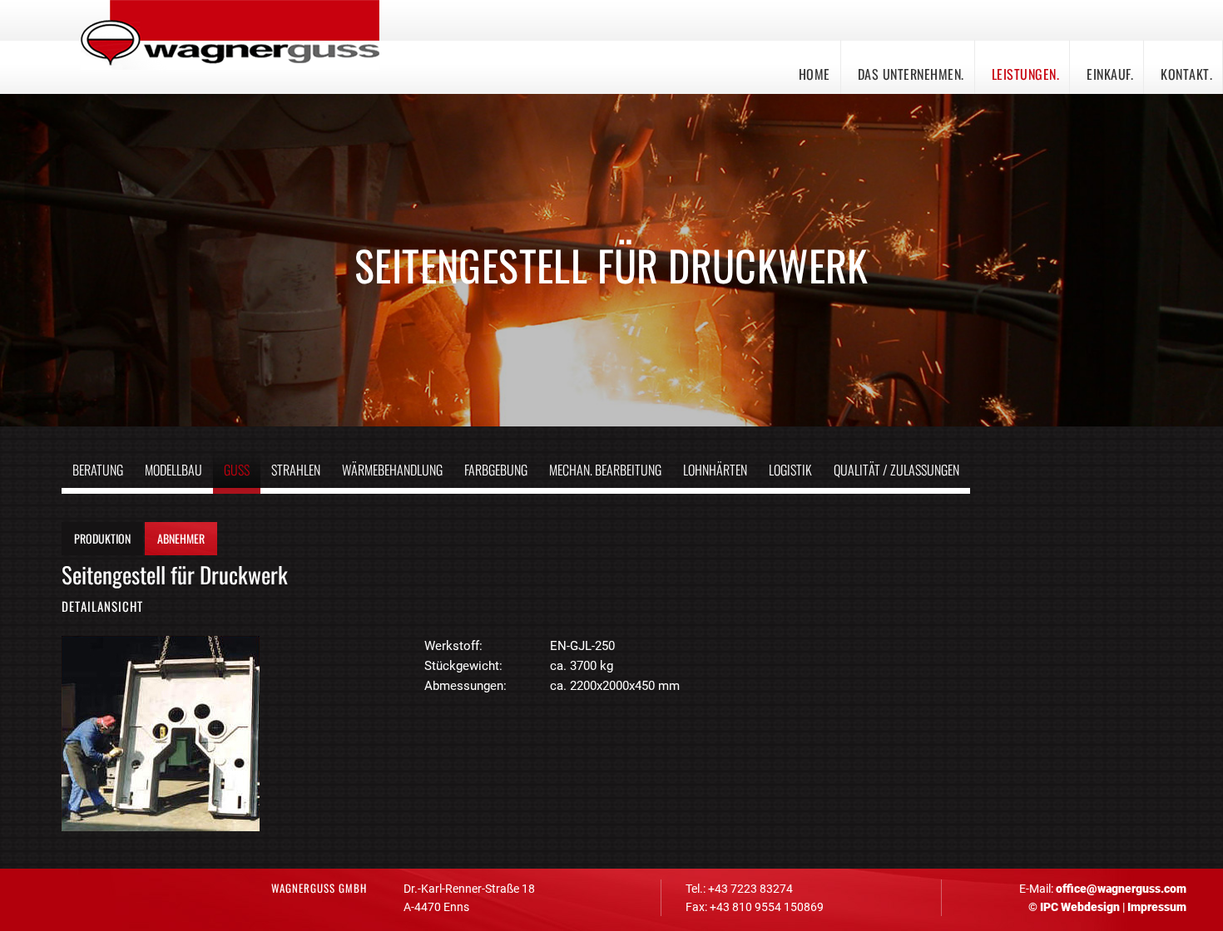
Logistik (790, 470)
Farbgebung (495, 470)
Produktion (102, 538)
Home (814, 74)
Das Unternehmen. (911, 74)
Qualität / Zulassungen (896, 470)
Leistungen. (1026, 74)
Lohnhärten (715, 470)
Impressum (1156, 907)
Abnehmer (181, 538)
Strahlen (295, 470)
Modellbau (173, 470)
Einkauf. (1110, 74)
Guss (237, 470)
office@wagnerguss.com (1121, 888)
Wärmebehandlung (392, 470)
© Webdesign (1074, 907)
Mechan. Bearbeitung (605, 470)
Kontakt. (1186, 74)
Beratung (97, 470)
